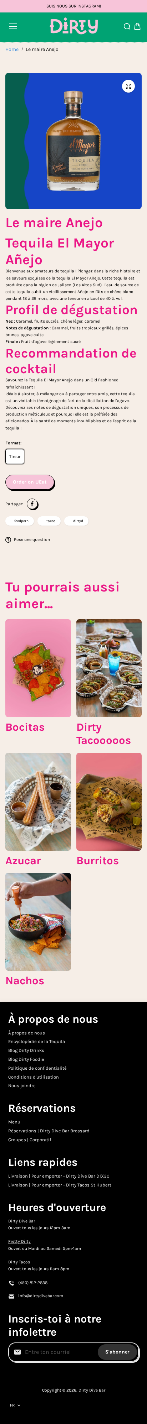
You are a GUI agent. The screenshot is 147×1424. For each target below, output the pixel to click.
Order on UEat (30, 482)
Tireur (14, 456)
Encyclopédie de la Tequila (36, 1041)
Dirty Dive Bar (21, 1221)
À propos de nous (26, 1033)
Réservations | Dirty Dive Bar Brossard (49, 1130)
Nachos (24, 980)
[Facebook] (32, 504)
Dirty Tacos (19, 1261)
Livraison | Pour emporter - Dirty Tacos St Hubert (59, 1185)
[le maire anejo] (128, 86)
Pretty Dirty (19, 1241)
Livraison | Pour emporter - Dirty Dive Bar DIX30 (59, 1176)
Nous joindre (22, 1085)
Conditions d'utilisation (33, 1077)
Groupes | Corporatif (29, 1139)
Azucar (23, 860)
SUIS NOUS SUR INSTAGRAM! (73, 6)
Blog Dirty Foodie (26, 1059)
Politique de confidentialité (37, 1068)
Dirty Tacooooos (103, 734)
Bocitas (25, 727)
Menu (14, 1122)
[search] (127, 26)
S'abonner (117, 1352)
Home (12, 49)
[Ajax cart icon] (137, 26)
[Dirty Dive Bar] (74, 26)
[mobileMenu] (13, 26)
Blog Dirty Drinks (26, 1050)
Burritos (97, 860)
